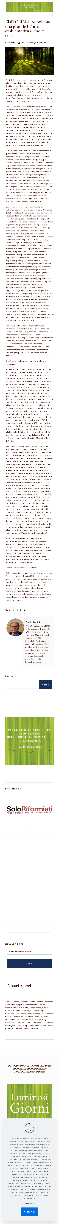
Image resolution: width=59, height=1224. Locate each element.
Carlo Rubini (26, 42)
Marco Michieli (39, 1022)
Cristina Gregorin (21, 1010)
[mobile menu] (54, 4)
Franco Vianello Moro (23, 1016)
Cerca (9, 676)
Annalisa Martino (31, 1004)
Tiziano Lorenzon (30, 1028)
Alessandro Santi (28, 1001)
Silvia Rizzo (17, 1028)
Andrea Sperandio (45, 1001)
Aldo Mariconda (12, 1001)
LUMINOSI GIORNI (23, 1022)
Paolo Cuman (40, 1025)
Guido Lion (10, 1019)
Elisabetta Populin (38, 1010)
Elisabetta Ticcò (12, 1013)
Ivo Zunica (20, 1019)
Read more (29, 1203)
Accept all (29, 1211)
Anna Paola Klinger (13, 1004)
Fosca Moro (40, 1013)
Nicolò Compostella (24, 1025)
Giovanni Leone (41, 1016)
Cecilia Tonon (35, 1007)
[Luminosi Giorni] (29, 4)
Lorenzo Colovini (33, 1019)
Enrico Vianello (27, 1013)
